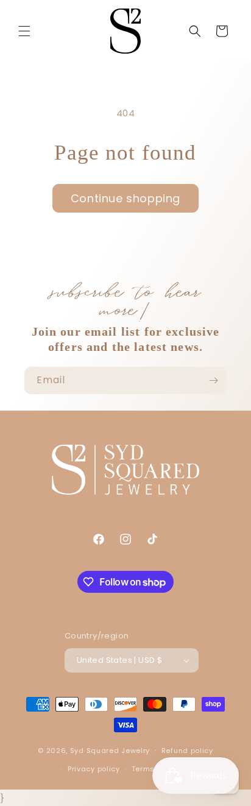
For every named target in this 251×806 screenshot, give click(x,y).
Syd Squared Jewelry (110, 750)
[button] (24, 31)
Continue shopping (125, 198)
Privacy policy (94, 769)
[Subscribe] (213, 380)
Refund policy (187, 750)
